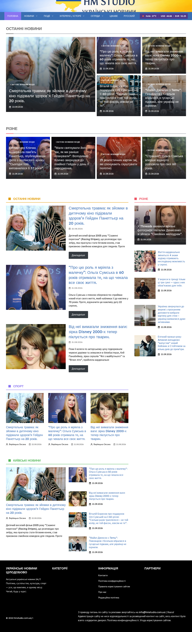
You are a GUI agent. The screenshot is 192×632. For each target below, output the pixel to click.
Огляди (95, 16)
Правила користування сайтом (114, 586)
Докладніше (78, 255)
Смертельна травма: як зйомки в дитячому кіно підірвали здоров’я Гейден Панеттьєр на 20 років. (49, 95)
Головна (12, 16)
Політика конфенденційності (123, 620)
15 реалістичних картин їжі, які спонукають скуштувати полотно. (118, 164)
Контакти (103, 575)
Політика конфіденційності (112, 580)
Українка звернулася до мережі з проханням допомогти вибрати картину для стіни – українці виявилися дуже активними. (171, 314)
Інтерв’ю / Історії (70, 16)
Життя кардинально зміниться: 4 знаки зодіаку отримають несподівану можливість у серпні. (171, 258)
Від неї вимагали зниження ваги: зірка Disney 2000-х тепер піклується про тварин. (164, 57)
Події (47, 16)
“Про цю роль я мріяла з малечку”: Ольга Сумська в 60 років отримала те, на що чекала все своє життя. (119, 57)
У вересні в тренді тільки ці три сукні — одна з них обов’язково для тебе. (171, 282)
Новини (29, 16)
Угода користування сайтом (155, 620)
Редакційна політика (108, 597)
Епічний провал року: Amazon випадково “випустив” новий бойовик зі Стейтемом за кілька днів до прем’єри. (171, 343)
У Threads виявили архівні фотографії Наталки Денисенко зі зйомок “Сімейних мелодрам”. (159, 230)
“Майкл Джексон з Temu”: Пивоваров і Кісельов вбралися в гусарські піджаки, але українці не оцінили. (163, 97)
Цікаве (114, 16)
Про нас (102, 592)
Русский (129, 16)
